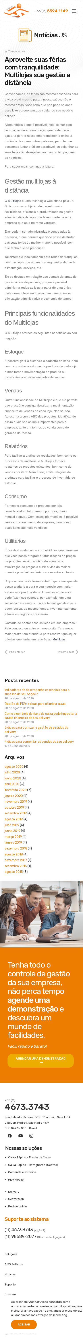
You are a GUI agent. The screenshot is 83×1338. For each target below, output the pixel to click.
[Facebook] (10, 1136)
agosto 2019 (14, 819)
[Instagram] (31, 1136)
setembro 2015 (16, 866)
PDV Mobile (16, 1179)
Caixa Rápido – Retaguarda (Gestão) (33, 1165)
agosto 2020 (14, 767)
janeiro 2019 (13, 842)
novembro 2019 (16, 802)
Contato (10, 1294)
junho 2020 (13, 778)
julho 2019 (12, 825)
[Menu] (74, 10)
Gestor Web (16, 1199)
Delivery (13, 1191)
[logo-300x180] (16, 11)
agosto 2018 (14, 854)
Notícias (10, 1274)
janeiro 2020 (14, 796)
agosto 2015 (14, 872)
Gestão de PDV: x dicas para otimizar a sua (35, 704)
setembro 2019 (16, 813)
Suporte (10, 1284)
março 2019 (13, 837)
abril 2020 (12, 784)
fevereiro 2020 (16, 790)
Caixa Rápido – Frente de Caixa (29, 1157)
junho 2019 (12, 831)
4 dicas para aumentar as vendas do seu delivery (39, 742)
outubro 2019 (14, 807)
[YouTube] (20, 1136)
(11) (19, 1230)
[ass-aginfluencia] (20, 1334)
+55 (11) (51, 11)
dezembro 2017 (16, 860)
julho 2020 (12, 772)
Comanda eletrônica (22, 1172)
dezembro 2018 (16, 848)
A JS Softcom (14, 1264)
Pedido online (17, 1206)
